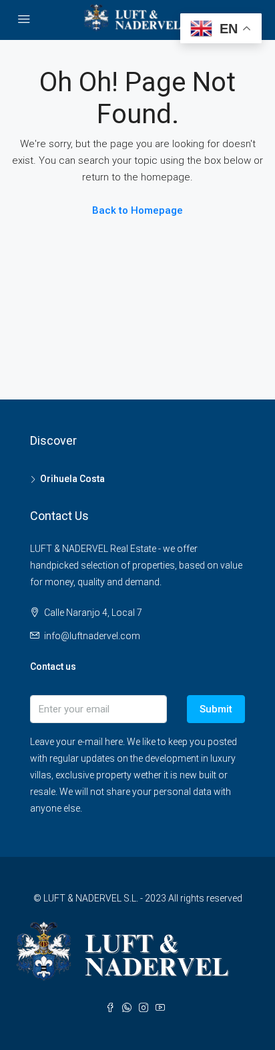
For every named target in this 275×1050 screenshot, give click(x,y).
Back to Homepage (137, 210)
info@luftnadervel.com (92, 636)
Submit (216, 709)
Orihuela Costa (72, 478)
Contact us (53, 666)
